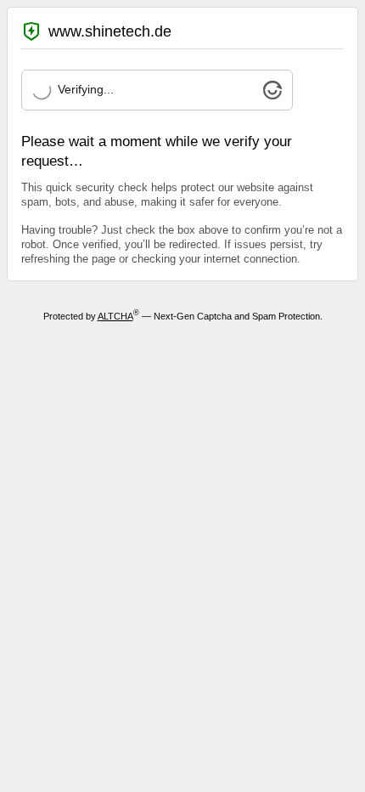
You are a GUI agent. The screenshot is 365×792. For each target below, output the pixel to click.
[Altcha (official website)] (272, 95)
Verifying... (86, 89)
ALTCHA (115, 316)
